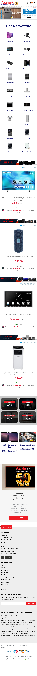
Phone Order (4, 584)
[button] (27, 3)
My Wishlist (4, 570)
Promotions (4, 572)
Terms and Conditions (7, 577)
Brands (3, 575)
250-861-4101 (5, 544)
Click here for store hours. (8, 553)
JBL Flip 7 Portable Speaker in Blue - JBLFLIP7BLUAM (18, 256)
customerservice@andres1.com (10, 548)
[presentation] (2, 186)
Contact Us (4, 567)
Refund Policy (5, 582)
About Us (3, 565)
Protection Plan (5, 580)
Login (2, 587)
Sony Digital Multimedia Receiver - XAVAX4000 (18, 314)
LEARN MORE (18, 518)
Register (3, 589)
